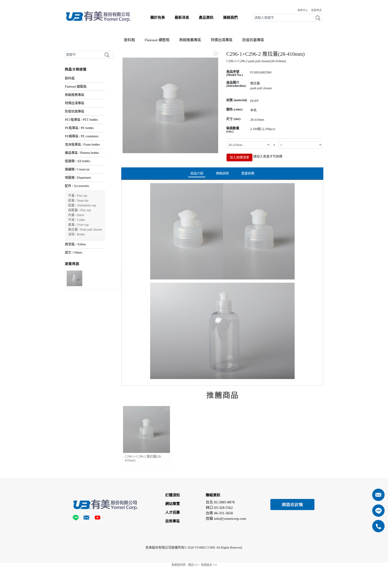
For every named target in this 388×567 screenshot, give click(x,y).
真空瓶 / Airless (75, 244)
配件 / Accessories (77, 186)
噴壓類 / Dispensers (78, 177)
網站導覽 (172, 504)
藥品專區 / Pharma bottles (82, 152)
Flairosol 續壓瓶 (157, 40)
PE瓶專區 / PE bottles (79, 128)
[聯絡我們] (86, 518)
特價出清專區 (222, 40)
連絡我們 (230, 18)
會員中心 (302, 10)
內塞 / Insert (76, 215)
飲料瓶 (129, 40)
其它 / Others (73, 252)
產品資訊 (206, 18)
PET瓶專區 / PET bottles (81, 119)
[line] (76, 518)
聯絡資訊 (213, 495)
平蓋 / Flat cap (77, 195)
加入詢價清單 (239, 157)
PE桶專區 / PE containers (81, 136)
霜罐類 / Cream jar (77, 169)
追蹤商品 (316, 10)
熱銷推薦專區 (190, 40)
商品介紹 (196, 173)
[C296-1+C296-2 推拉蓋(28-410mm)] (170, 105)
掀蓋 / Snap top (78, 200)
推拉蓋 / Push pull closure (85, 229)
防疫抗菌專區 (253, 40)
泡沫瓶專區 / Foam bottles (82, 144)
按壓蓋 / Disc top (79, 210)
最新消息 (182, 18)
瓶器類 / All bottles (77, 161)
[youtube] (97, 518)
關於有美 (157, 18)
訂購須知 (172, 495)
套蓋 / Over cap (78, 224)
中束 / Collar (76, 220)
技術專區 (172, 521)
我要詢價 (247, 173)
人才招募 (172, 512)
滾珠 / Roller (76, 234)
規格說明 (222, 173)
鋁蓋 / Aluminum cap (82, 205)
